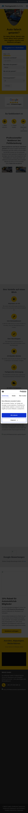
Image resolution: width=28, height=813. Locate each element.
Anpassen (13, 420)
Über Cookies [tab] (22, 395)
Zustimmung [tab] (5, 395)
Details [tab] (14, 395)
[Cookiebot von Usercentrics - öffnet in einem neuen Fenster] (20, 392)
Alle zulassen (14, 415)
